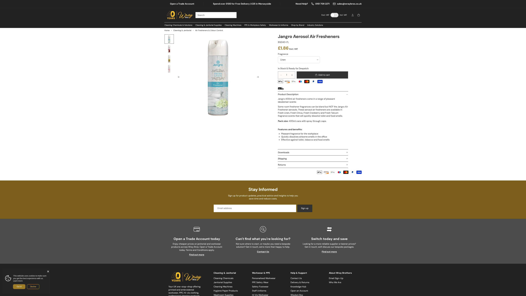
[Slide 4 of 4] (169, 68)
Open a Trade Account (182, 3)
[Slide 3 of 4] (169, 58)
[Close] (48, 271)
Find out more (196, 254)
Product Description (288, 94)
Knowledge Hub (298, 286)
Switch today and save (329, 239)
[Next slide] (259, 77)
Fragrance (283, 54)
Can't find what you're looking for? (263, 239)
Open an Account (299, 290)
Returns (282, 164)
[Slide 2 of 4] (169, 49)
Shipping (282, 158)
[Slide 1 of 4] (169, 39)
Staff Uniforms (259, 290)
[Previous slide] (178, 77)
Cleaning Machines (223, 286)
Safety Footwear (260, 286)
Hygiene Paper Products (226, 290)
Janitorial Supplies (223, 282)
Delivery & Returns (300, 282)
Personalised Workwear (263, 278)
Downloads (283, 152)
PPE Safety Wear (260, 282)
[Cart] (359, 15)
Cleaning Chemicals (223, 278)
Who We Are (335, 282)
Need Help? (302, 3)
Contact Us (263, 251)
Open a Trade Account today (197, 239)
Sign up (304, 208)
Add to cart (324, 74)
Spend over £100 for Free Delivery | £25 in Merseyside (242, 3)
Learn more (18, 281)
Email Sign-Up (336, 278)
